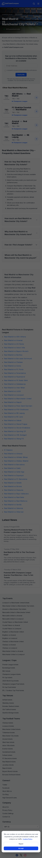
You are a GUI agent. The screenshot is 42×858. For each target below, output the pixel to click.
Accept (21, 848)
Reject (21, 844)
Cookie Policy (27, 839)
